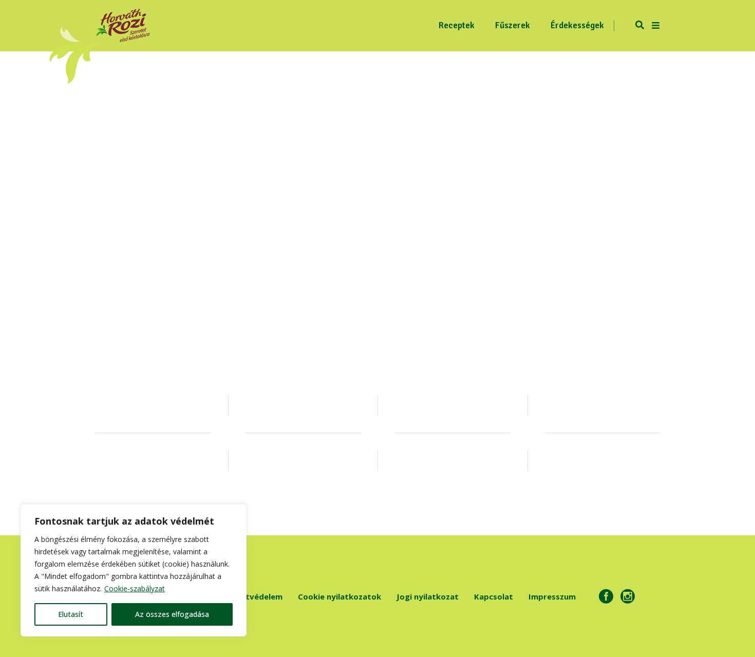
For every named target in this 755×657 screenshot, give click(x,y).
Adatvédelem (256, 596)
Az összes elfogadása (172, 614)
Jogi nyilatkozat (428, 596)
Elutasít (70, 614)
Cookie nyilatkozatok (339, 596)
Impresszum (552, 596)
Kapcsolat (493, 596)
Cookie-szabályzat (134, 588)
